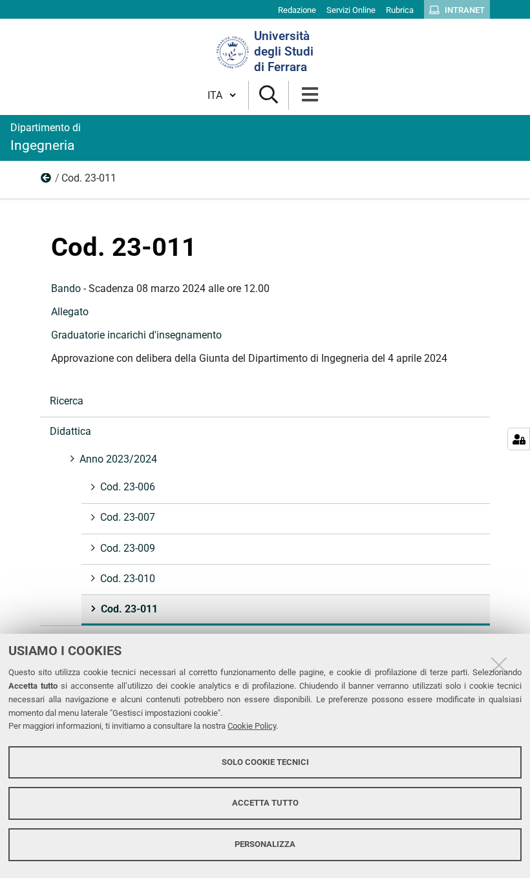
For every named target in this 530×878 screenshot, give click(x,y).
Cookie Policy (252, 726)
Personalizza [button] (265, 844)
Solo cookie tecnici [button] (265, 762)
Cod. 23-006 (127, 487)
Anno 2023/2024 (46, 181)
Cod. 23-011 (129, 609)
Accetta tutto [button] (265, 803)
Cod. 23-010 (127, 578)
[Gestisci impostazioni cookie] (518, 439)
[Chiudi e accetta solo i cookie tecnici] (499, 664)
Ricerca (66, 401)
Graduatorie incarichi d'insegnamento (136, 335)
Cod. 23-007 (127, 517)
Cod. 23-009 (127, 548)
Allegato (70, 312)
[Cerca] (268, 95)
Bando (66, 288)
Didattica (70, 431)
